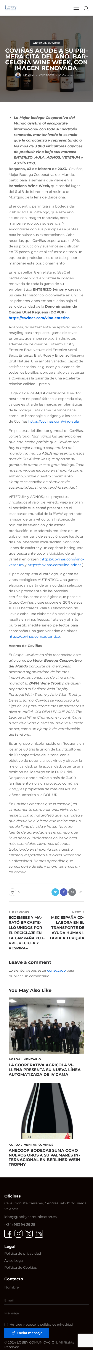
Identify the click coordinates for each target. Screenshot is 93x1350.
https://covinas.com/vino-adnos (54, 565)
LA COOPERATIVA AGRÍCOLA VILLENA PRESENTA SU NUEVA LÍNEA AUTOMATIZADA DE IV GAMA (45, 1070)
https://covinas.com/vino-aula (53, 421)
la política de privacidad (55, 1324)
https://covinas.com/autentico (34, 636)
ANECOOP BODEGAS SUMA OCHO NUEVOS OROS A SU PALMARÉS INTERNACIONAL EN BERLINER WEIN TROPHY (44, 1157)
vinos (48, 1144)
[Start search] (86, 8)
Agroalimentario (46, 42)
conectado (56, 970)
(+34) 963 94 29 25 (19, 1225)
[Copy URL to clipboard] (80, 892)
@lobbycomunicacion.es (30, 1217)
